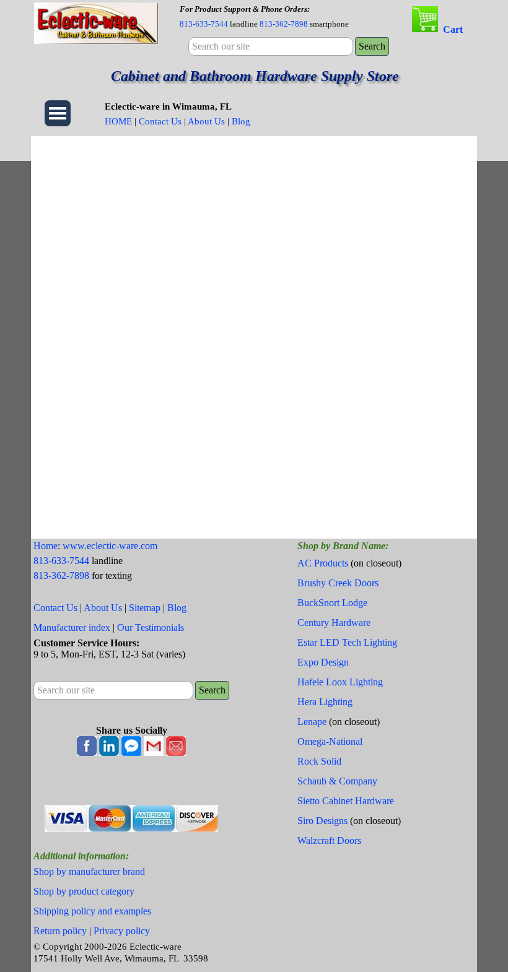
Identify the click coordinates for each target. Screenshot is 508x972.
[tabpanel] (286, 16)
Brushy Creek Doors (338, 583)
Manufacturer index (71, 627)
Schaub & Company (337, 781)
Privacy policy (122, 931)
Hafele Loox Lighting (340, 682)
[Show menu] (58, 113)
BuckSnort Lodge (332, 602)
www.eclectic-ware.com (110, 545)
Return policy (60, 931)
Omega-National (329, 741)
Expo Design (323, 662)
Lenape (311, 721)
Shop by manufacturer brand (89, 871)
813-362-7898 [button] (284, 23)
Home (45, 545)
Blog (241, 121)
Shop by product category (83, 891)
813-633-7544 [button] (204, 23)
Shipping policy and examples (92, 911)
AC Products (322, 563)
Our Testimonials (150, 627)
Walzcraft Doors (329, 840)
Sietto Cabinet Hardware (345, 801)
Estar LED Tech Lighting (347, 642)
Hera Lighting (325, 701)
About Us (206, 121)
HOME (118, 121)
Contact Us (160, 121)
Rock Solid (319, 761)
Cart (453, 29)
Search (372, 46)
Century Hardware (333, 622)
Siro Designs (322, 820)
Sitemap (144, 607)
